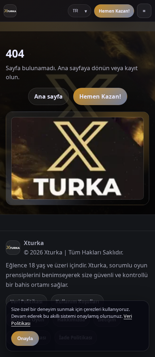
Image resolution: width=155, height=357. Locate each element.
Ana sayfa (48, 96)
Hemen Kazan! (114, 11)
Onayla (25, 338)
